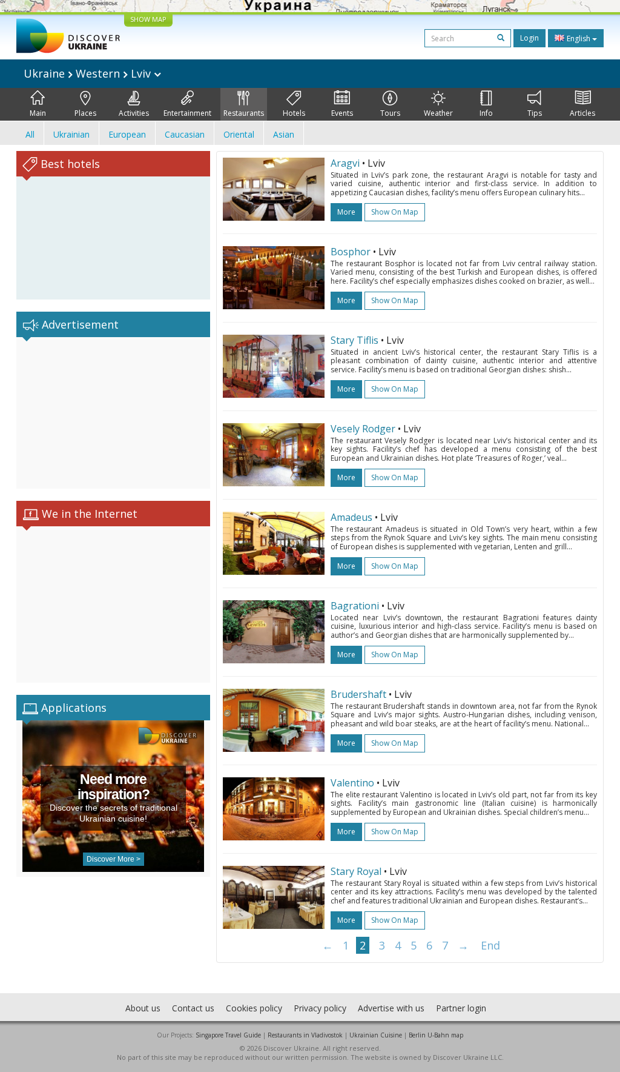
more (346, 212)
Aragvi (345, 163)
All (30, 134)
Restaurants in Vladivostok (305, 1035)
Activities (134, 113)
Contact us (193, 1008)
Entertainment (187, 113)
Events (342, 113)
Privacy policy (320, 1008)
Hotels (294, 113)
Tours (390, 113)
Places (85, 113)
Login (529, 38)
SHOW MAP (148, 19)
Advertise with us (391, 1008)
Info (486, 113)
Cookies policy (254, 1008)
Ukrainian (71, 134)
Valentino (352, 782)
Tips (534, 113)
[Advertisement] (113, 413)
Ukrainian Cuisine (375, 1035)
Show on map (394, 212)
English (578, 38)
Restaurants (243, 113)
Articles (582, 113)
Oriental (238, 134)
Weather (438, 113)
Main (38, 113)
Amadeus (351, 517)
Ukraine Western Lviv (89, 73)
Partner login (461, 1008)
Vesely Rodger (363, 428)
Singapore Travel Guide (228, 1035)
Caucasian (185, 134)
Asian (283, 134)
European (127, 134)
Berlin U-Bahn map (436, 1035)
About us (142, 1008)
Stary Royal (356, 871)
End (490, 945)
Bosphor (351, 251)
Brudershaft (358, 694)
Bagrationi (355, 605)
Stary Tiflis (354, 340)
